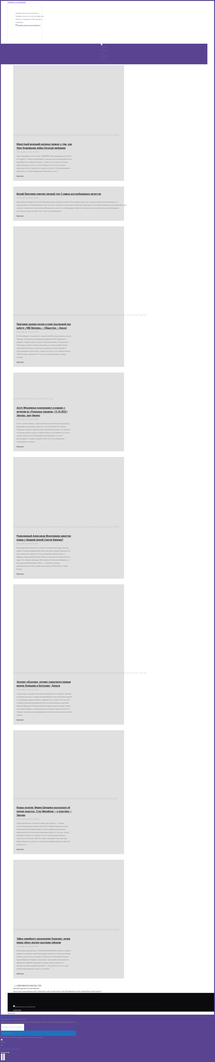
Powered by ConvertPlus (10, 1049)
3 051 (27, 985)
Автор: (27, 152)
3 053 (35, 985)
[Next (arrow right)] (4, 1056)
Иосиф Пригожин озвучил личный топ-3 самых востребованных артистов (59, 193)
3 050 (22, 985)
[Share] (4, 1052)
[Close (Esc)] (2, 1052)
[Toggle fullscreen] (6, 1052)
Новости (20, 152)
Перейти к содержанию (17, 2)
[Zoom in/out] (8, 1052)
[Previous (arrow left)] (2, 1056)
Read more (20, 176)
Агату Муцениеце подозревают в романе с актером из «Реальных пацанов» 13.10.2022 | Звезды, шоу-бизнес (42, 411)
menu (103, 59)
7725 (39, 985)
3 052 (31, 985)
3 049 (18, 985)
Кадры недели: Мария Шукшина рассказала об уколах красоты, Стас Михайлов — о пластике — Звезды (44, 811)
